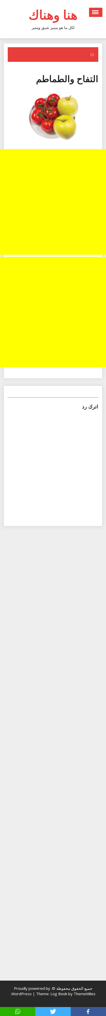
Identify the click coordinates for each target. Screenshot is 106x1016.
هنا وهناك (53, 14)
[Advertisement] (53, 202)
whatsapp (17, 1011)
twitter (52, 1011)
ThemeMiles (84, 993)
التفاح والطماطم (67, 79)
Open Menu (95, 12)
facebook (88, 1011)
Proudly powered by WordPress (30, 991)
